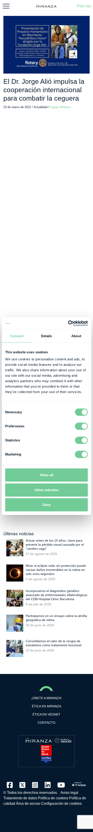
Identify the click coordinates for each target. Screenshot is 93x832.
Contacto (46, 722)
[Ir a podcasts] (79, 783)
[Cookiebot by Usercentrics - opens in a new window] (68, 323)
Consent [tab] (16, 336)
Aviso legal (69, 793)
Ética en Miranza (46, 706)
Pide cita (84, 6)
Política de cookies (53, 798)
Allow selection (47, 490)
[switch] (81, 426)
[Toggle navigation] (6, 6)
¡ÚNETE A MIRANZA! (46, 698)
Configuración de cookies (61, 803)
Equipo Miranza (60, 107)
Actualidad (41, 107)
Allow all (46, 475)
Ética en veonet (46, 714)
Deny (46, 505)
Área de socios (28, 803)
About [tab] (76, 336)
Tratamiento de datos (20, 798)
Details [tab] (46, 336)
